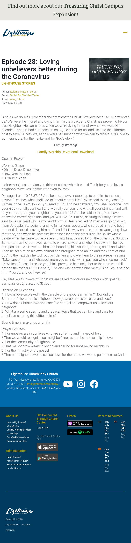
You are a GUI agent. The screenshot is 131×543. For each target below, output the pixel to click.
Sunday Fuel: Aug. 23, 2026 (109, 455)
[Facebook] (94, 384)
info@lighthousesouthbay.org (45, 384)
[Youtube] (67, 384)
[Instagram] (81, 384)
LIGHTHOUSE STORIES (18, 83)
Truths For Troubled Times (24, 95)
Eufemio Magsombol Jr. (23, 91)
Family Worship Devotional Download (65, 152)
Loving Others (16, 99)
